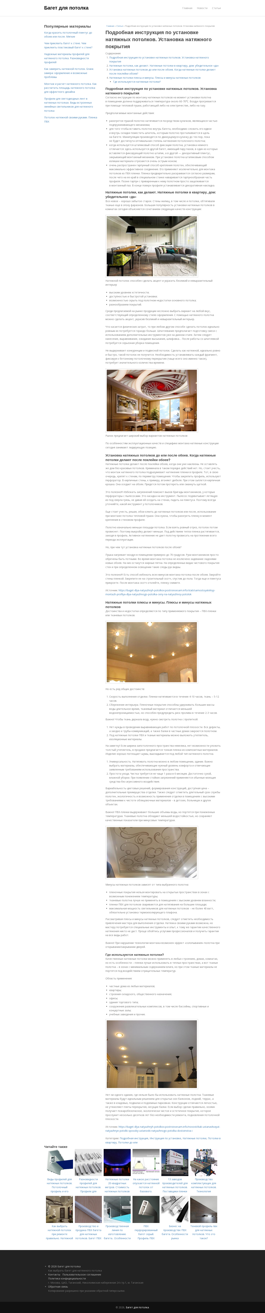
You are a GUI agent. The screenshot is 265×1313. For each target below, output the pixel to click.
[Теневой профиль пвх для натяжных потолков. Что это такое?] (203, 1222)
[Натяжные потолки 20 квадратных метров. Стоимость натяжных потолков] (117, 1175)
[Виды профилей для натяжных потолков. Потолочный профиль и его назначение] (59, 1175)
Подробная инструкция (134, 1138)
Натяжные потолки (194, 1138)
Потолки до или (128, 1142)
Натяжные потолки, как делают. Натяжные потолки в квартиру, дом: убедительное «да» (164, 65)
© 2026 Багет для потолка (64, 1266)
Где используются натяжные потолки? (137, 81)
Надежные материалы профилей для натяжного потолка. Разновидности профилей (66, 58)
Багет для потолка (66, 7)
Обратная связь (58, 1286)
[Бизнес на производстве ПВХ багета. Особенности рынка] (174, 1222)
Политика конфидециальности (67, 1278)
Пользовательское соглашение (81, 1274)
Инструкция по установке (165, 1138)
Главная (187, 8)
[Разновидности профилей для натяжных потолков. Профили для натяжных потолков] (88, 1175)
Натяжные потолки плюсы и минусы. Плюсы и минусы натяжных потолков (155, 77)
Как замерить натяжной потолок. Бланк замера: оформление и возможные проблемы (69, 73)
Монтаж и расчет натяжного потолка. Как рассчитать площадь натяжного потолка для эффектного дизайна (70, 88)
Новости (202, 8)
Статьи (216, 8)
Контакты (54, 1274)
